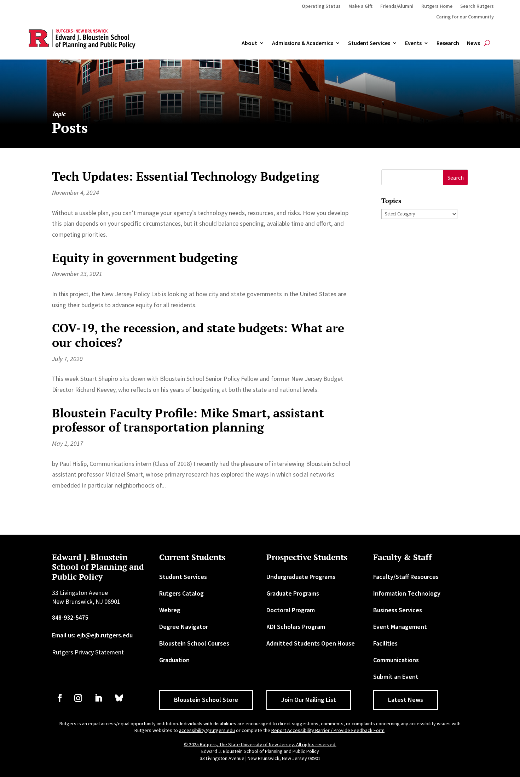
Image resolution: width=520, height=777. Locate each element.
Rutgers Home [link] (436, 6)
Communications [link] (396, 660)
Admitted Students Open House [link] (310, 643)
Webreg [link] (169, 610)
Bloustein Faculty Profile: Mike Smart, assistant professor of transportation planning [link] (188, 420)
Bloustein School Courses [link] (194, 643)
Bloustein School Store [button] (206, 700)
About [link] (249, 43)
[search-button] (487, 43)
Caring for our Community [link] (465, 17)
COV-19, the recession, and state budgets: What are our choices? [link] (198, 335)
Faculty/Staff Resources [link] (406, 577)
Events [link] (413, 43)
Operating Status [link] (321, 6)
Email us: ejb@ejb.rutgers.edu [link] (92, 635)
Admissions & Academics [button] (302, 43)
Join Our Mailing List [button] (308, 700)
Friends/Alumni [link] (397, 6)
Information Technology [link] (406, 593)
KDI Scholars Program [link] (295, 627)
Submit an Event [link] (395, 676)
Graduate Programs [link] (292, 593)
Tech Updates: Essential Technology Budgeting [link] (185, 176)
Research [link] (448, 43)
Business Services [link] (397, 610)
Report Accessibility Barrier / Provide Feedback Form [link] (328, 730)
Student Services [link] (369, 43)
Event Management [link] (400, 627)
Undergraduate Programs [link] (300, 577)
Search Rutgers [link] (477, 6)
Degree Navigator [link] (183, 627)
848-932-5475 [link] (70, 617)
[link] (60, 698)
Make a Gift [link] (360, 6)
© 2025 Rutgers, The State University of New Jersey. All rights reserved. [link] (260, 744)
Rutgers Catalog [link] (181, 593)
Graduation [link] (174, 660)
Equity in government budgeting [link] (144, 258)
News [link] (473, 43)
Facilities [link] (385, 643)
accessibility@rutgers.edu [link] (207, 730)
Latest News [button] (405, 700)
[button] (455, 177)
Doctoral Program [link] (290, 610)
